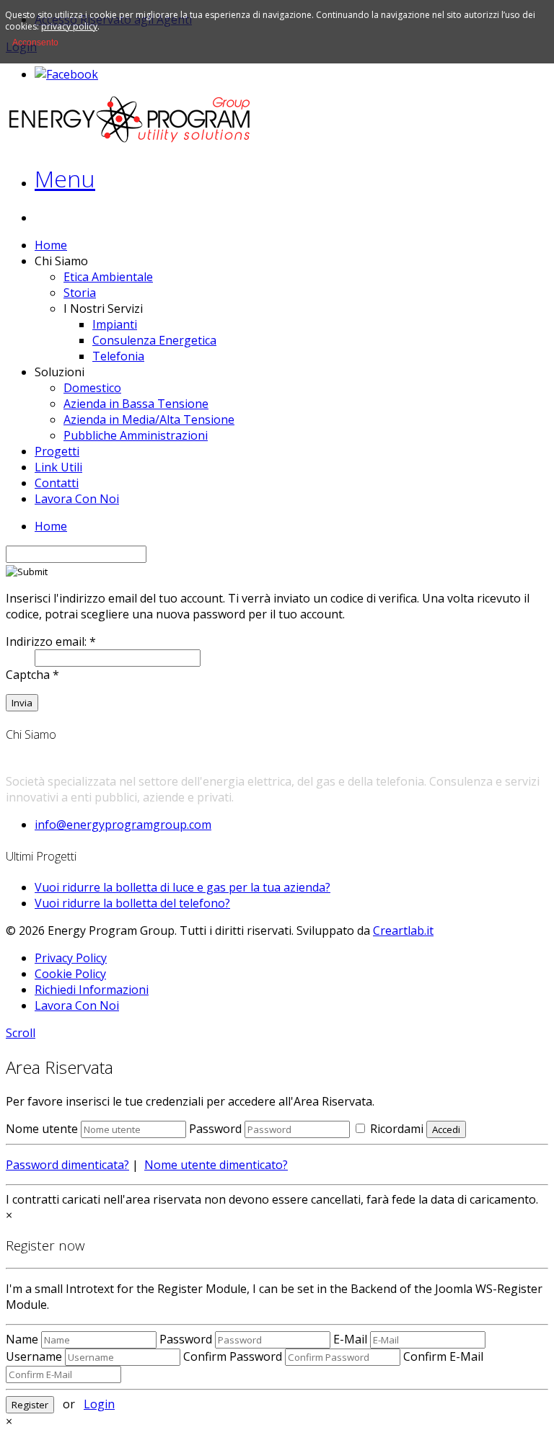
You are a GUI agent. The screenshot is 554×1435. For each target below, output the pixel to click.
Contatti (57, 483)
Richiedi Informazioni (92, 990)
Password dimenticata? (67, 1165)
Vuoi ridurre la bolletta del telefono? (132, 903)
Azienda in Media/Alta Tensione (148, 419)
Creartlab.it (403, 930)
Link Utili (58, 467)
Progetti (57, 451)
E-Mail (350, 1339)
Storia (79, 293)
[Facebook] (66, 74)
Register (30, 1404)
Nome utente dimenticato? (216, 1165)
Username (34, 1356)
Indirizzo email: (51, 641)
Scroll (20, 1033)
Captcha (32, 675)
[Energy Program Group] (130, 140)
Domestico (92, 388)
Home (51, 245)
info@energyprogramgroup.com (123, 824)
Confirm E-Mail (443, 1356)
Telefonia (118, 356)
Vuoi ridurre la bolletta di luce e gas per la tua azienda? (182, 887)
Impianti (114, 324)
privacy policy (69, 26)
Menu (65, 178)
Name (22, 1339)
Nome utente (42, 1129)
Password (215, 1129)
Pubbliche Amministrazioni (135, 435)
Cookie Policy (70, 974)
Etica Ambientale (108, 277)
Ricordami (395, 1129)
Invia (22, 702)
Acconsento (35, 42)
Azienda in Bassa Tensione (135, 404)
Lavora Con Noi (77, 499)
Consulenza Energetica (154, 340)
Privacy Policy (71, 958)
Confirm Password (232, 1356)
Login (99, 1404)
